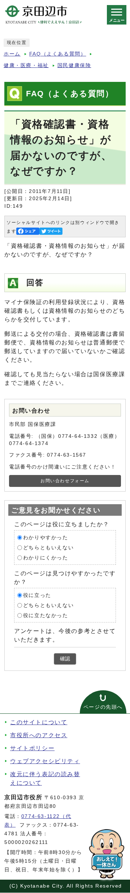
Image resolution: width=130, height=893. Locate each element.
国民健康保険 (74, 65)
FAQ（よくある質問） (57, 54)
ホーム (12, 54)
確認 (65, 658)
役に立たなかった (45, 615)
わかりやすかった (45, 537)
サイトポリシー (32, 748)
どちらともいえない (48, 547)
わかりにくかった (45, 557)
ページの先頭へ (103, 707)
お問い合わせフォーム (65, 481)
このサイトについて (38, 722)
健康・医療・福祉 (26, 65)
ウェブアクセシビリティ (45, 761)
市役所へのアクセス (38, 735)
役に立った (37, 595)
